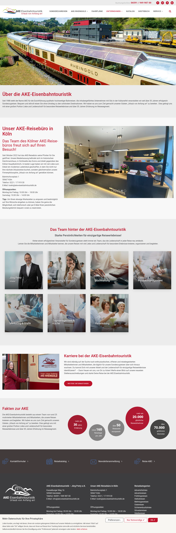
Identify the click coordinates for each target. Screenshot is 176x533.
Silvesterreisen (140, 510)
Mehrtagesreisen (141, 502)
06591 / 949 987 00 (141, 2)
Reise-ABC (147, 461)
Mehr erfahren (82, 529)
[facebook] (157, 2)
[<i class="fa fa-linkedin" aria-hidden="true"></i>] (172, 2)
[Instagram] (162, 2)
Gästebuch (144, 11)
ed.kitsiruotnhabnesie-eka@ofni (66, 499)
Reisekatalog (60, 461)
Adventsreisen (140, 493)
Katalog (130, 11)
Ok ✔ (152, 520)
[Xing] (167, 2)
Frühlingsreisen (140, 496)
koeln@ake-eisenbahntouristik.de (110, 499)
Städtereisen (139, 513)
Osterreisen (139, 504)
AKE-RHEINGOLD (79, 11)
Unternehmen (113, 11)
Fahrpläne (97, 11)
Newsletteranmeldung (109, 461)
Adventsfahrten (140, 490)
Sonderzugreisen (58, 11)
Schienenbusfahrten (142, 507)
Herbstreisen (139, 499)
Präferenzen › (114, 520)
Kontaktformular (18, 461)
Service (157, 11)
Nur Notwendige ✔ (136, 520)
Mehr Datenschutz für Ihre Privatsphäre (22, 518)
